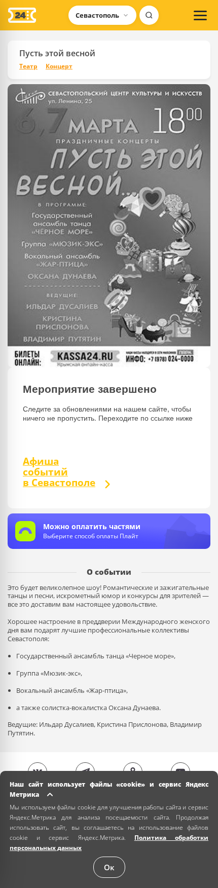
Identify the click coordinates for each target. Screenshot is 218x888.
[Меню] (200, 15)
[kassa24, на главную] (22, 15)
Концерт (59, 66)
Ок (109, 867)
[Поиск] (149, 15)
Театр (28, 66)
